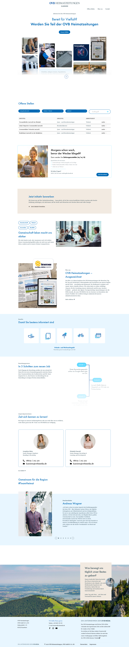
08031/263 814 (55, 173)
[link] (28, 644)
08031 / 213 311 (32, 461)
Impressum (93, 644)
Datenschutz (83, 644)
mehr (103, 122)
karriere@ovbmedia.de (36, 464)
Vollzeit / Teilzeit (48, 111)
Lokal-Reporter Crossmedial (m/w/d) (30, 125)
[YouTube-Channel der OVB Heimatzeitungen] (57, 628)
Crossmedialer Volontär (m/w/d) (29, 129)
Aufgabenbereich (24, 111)
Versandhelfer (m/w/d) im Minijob (30, 122)
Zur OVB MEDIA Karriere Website (90, 638)
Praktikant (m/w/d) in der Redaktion (30, 133)
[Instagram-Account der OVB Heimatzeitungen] (54, 628)
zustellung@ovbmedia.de (67, 173)
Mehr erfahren (69, 299)
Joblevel (69, 111)
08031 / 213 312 (80, 461)
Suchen (108, 112)
